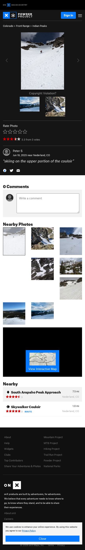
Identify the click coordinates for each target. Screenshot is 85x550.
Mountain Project (53, 437)
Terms (51, 545)
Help (6, 443)
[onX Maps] (12, 488)
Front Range (23, 25)
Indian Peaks (39, 25)
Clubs (7, 454)
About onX (10, 513)
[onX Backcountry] (15, 5)
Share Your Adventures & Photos (22, 466)
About (7, 437)
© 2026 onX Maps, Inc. (32, 545)
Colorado (8, 25)
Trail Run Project (53, 454)
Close (42, 538)
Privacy (61, 545)
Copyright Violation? (42, 93)
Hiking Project (52, 448)
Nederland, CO (41, 155)
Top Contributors (13, 460)
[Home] (19, 15)
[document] (42, 533)
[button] (5, 170)
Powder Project (52, 460)
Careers (8, 518)
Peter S (18, 151)
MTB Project (51, 443)
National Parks (52, 466)
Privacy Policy (29, 530)
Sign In (68, 15)
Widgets (8, 448)
